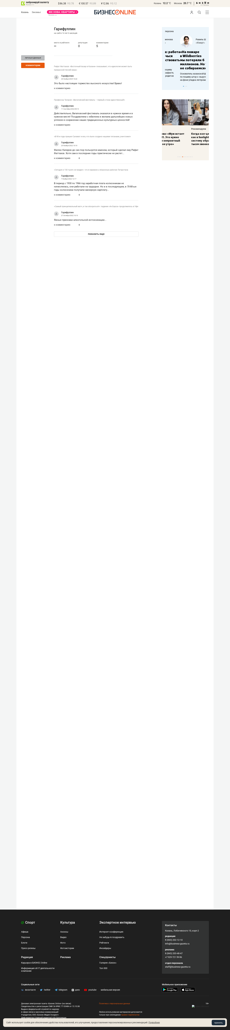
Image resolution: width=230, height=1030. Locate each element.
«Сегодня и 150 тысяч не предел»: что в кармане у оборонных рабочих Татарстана (91, 170)
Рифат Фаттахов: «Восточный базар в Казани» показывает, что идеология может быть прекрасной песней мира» (93, 68)
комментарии (33, 65)
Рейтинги (104, 942)
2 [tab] (179, 156)
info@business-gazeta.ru (177, 943)
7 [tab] (187, 156)
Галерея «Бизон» (108, 962)
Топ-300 (103, 968)
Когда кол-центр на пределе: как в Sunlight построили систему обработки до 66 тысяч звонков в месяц (185, 139)
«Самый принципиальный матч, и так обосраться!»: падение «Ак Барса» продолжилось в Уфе (96, 206)
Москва (178, 3)
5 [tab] (184, 156)
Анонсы (64, 932)
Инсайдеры (105, 948)
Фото (63, 942)
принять (218, 1022)
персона (169, 31)
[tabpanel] (185, 58)
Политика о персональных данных (114, 1003)
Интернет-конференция (111, 932)
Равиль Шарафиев (190, 39)
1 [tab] (183, 86)
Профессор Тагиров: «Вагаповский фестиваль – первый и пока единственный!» (89, 100)
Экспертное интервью (117, 922)
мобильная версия (110, 990)
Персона (25, 937)
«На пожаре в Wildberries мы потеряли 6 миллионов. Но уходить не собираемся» (184, 60)
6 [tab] (185, 156)
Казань (157, 3)
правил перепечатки (130, 1015)
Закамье (36, 12)
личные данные (33, 57)
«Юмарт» (185, 42)
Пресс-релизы (28, 948)
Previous (166, 86)
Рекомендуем (172, 129)
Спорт (29, 922)
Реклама (65, 957)
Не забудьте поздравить (111, 937)
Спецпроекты (107, 957)
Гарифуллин (67, 76)
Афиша (24, 932)
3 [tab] (186, 86)
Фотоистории (67, 948)
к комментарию (62, 88)
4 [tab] (182, 156)
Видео (63, 937)
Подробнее (154, 1022)
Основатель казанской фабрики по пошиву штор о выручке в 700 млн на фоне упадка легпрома (184, 76)
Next (205, 86)
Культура (67, 922)
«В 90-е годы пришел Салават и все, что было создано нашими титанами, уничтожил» (92, 136)
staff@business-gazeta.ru (177, 967)
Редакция (27, 957)
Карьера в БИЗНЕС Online (34, 962)
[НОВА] (62, 13)
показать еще (96, 233)
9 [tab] (190, 156)
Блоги (24, 942)
